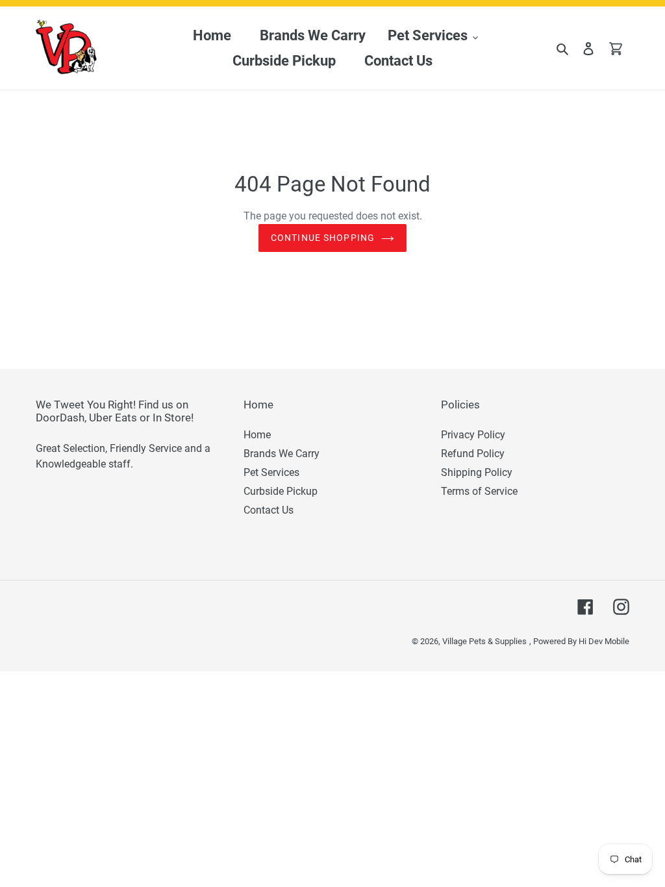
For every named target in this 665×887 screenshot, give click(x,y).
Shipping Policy (476, 472)
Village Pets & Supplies (484, 641)
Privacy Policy (473, 435)
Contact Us (269, 510)
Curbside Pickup (281, 491)
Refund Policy (473, 453)
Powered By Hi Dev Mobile (581, 641)
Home (257, 435)
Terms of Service (479, 491)
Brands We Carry (282, 453)
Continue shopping (323, 237)
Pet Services (271, 472)
